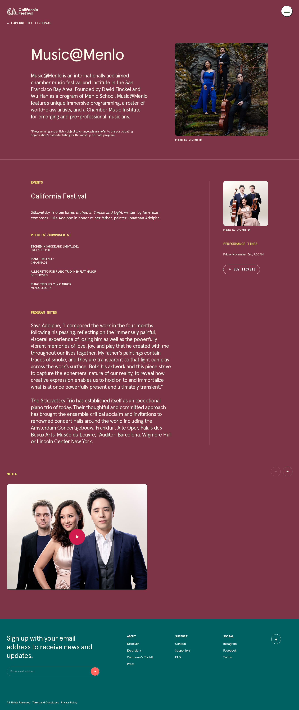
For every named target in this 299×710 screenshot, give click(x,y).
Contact (180, 643)
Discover (133, 643)
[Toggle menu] (286, 11)
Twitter (228, 657)
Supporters (182, 650)
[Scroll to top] (276, 639)
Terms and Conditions (45, 702)
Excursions (134, 650)
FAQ (178, 657)
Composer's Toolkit (140, 657)
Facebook (230, 650)
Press (130, 664)
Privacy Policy (69, 702)
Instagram (230, 643)
